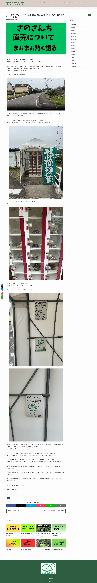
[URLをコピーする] (61, 505)
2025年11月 (73, 45)
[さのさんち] (15, 3)
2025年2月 (73, 66)
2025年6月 (73, 54)
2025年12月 (73, 42)
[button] (11, 505)
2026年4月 (73, 33)
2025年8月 (73, 51)
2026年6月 (73, 27)
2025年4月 (73, 60)
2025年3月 (73, 63)
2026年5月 (73, 30)
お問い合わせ (50, 578)
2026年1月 (73, 39)
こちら (25, 485)
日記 (8, 19)
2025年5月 (73, 57)
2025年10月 (73, 48)
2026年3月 (73, 36)
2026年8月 (73, 25)
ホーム (45, 578)
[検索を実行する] (89, 15)
